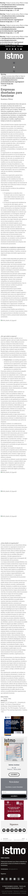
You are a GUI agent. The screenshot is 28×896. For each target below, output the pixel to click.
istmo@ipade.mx (13, 869)
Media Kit (4, 893)
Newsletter (20, 46)
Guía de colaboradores (14, 893)
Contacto (23, 893)
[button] (14, 62)
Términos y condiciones (19, 891)
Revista (14, 46)
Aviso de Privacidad (7, 891)
